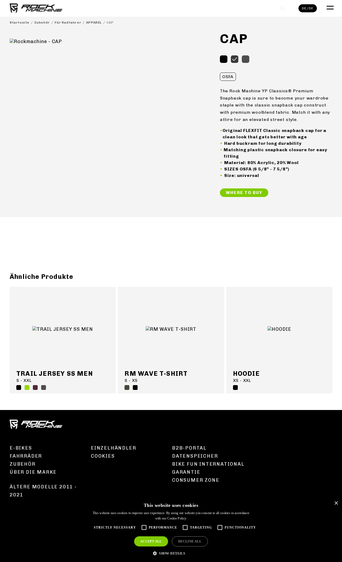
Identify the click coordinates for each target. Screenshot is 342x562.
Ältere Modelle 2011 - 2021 (43, 491)
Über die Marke (33, 472)
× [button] (336, 503)
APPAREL (94, 22)
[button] (171, 553)
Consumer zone (195, 480)
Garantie (186, 472)
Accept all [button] (151, 541)
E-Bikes (21, 448)
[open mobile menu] (329, 7)
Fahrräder (26, 456)
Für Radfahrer (68, 22)
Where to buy (244, 192)
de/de (307, 8)
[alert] (171, 530)
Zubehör (42, 22)
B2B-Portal (189, 448)
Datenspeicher (195, 456)
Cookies (103, 456)
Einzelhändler (113, 448)
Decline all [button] (189, 541)
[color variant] (223, 59)
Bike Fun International (208, 464)
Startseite (19, 22)
